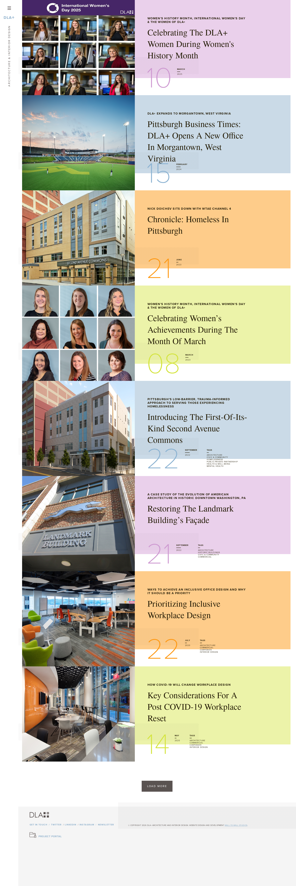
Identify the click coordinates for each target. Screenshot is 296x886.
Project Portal (50, 836)
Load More (157, 786)
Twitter (56, 825)
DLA (9, 17)
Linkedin (70, 825)
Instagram (86, 825)
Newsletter (106, 825)
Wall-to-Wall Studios (236, 825)
